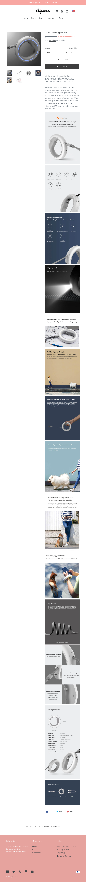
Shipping (52, 40)
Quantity (73, 48)
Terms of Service (64, 856)
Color (47, 48)
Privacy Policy (63, 849)
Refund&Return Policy (66, 846)
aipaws (15, 877)
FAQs (34, 846)
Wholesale (36, 853)
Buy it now (62, 67)
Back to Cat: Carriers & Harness (44, 826)
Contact (36, 849)
